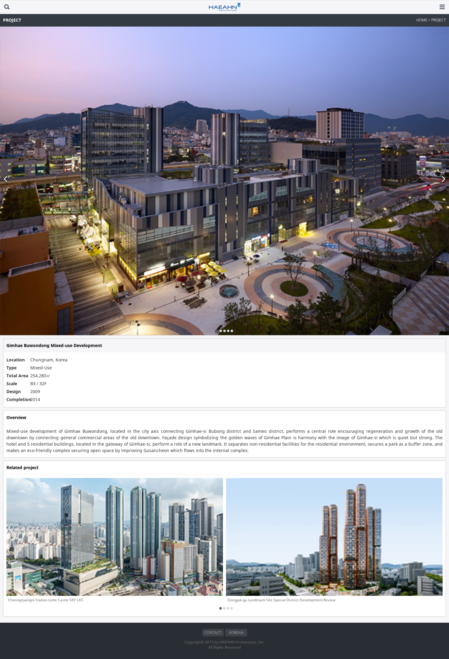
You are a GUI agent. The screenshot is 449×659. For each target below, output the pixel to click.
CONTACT (212, 632)
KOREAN (236, 632)
